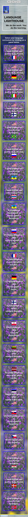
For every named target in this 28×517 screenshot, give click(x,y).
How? (18, 1)
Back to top (4, 515)
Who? (9, 1)
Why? (14, 1)
